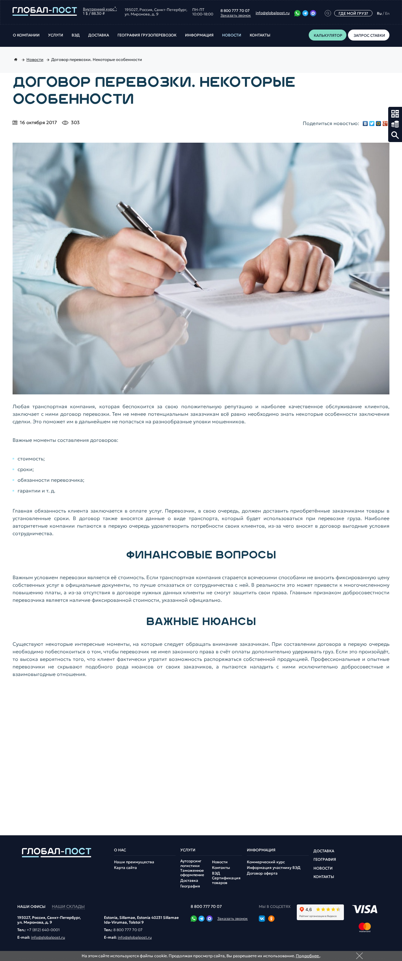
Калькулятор (395, 114)
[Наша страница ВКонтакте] (262, 919)
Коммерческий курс (266, 862)
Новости (231, 35)
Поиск (395, 135)
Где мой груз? (353, 13)
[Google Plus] (385, 123)
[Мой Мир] (378, 123)
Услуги (55, 35)
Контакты (260, 35)
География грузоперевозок (147, 35)
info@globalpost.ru (273, 13)
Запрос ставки (395, 124)
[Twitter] (372, 123)
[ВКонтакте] (365, 123)
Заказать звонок (235, 15)
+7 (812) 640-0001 (43, 930)
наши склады (68, 906)
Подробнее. (308, 955)
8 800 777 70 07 (235, 10)
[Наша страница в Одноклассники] (271, 919)
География (190, 886)
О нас (120, 850)
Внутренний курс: (100, 8)
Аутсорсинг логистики (190, 863)
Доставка (98, 35)
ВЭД (76, 35)
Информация (199, 35)
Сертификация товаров (226, 880)
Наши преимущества (134, 862)
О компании (26, 35)
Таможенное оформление (192, 872)
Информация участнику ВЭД (274, 867)
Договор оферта (262, 873)
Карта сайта (125, 867)
